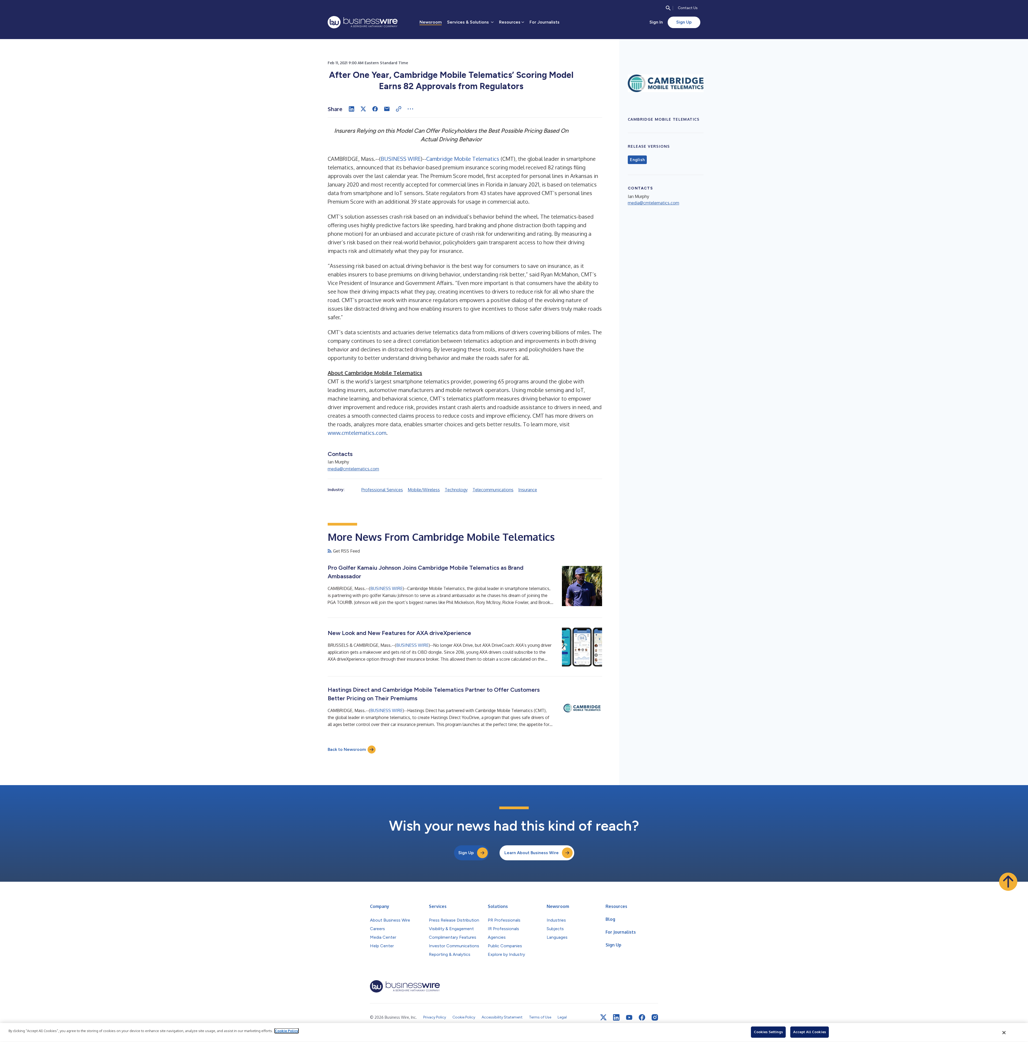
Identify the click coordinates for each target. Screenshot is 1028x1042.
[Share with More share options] (410, 109)
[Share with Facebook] (375, 109)
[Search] (668, 8)
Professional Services (382, 489)
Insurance (527, 489)
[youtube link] (629, 1017)
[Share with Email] (387, 109)
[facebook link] (642, 1017)
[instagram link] (655, 1017)
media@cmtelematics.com (353, 468)
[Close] (1004, 1032)
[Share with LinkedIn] (351, 109)
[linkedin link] (616, 1017)
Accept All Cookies (809, 1032)
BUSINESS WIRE (401, 158)
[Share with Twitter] (363, 109)
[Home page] (363, 22)
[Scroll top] (1008, 882)
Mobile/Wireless (424, 489)
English (637, 159)
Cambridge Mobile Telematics (462, 158)
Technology (456, 489)
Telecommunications (493, 489)
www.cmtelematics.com (357, 432)
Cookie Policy (286, 1031)
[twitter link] (603, 1017)
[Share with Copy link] (398, 109)
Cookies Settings (768, 1032)
